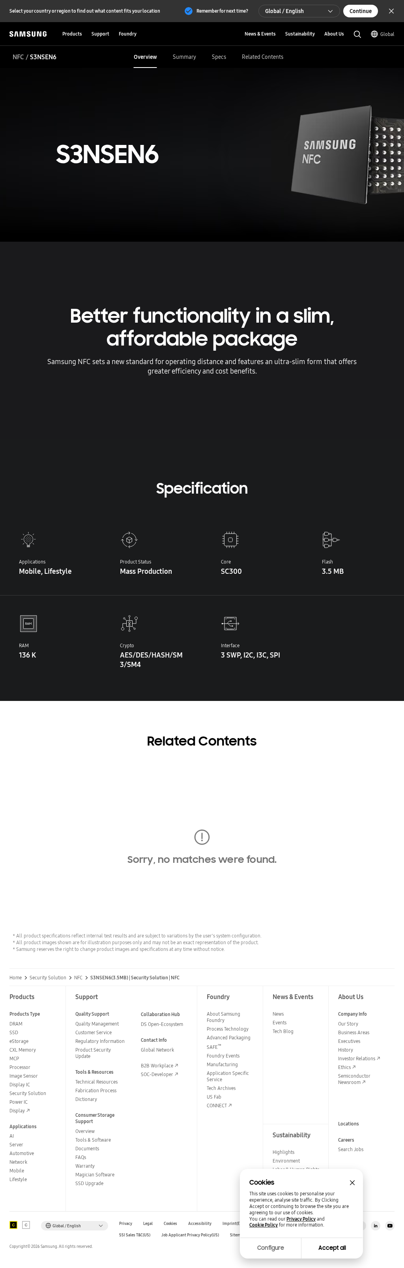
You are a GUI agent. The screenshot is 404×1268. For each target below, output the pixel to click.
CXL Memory (22, 1049)
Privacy (125, 1223)
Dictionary (86, 1099)
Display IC (19, 1084)
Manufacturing (222, 1064)
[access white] (26, 1225)
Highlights (283, 1152)
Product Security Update (93, 1052)
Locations (348, 1123)
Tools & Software (93, 1140)
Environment (286, 1160)
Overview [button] (145, 57)
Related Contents (202, 741)
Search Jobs (350, 1149)
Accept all (332, 1247)
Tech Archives (221, 1088)
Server (16, 1144)
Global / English (284, 11)
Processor (19, 1067)
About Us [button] (334, 33)
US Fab (214, 1096)
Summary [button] (184, 57)
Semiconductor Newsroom (354, 1079)
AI (11, 1136)
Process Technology (228, 1029)
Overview (85, 1131)
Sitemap (237, 1235)
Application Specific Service (228, 1076)
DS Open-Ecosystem (162, 1024)
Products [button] (72, 33)
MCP (14, 1058)
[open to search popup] (357, 34)
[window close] (352, 1183)
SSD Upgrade (89, 1183)
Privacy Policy (301, 1219)
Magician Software (94, 1174)
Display (17, 1110)
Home (15, 978)
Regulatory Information (100, 1041)
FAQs (80, 1157)
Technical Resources (96, 1081)
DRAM (15, 1023)
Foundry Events (223, 1055)
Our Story (348, 1023)
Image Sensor (23, 1076)
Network (18, 1162)
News (278, 1014)
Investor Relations (356, 1058)
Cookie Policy (263, 1225)
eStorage (18, 1041)
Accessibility (199, 1223)
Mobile (16, 1170)
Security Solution (48, 978)
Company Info (352, 1014)
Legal (148, 1223)
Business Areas (353, 1032)
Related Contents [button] (262, 57)
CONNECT (217, 1105)
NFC (18, 57)
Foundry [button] (128, 33)
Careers (346, 1140)
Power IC (18, 1102)
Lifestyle (18, 1179)
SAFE (214, 1047)
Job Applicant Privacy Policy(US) (190, 1235)
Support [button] (100, 33)
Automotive (21, 1153)
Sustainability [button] (300, 33)
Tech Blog (283, 1031)
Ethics (344, 1067)
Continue (361, 11)
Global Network (157, 1049)
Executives (349, 1041)
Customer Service (93, 1032)
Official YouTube (390, 1225)
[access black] (13, 1225)
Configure (270, 1247)
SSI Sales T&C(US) (134, 1235)
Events (279, 1022)
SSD (13, 1032)
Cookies (170, 1223)
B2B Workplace (157, 1065)
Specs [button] (219, 57)
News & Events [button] (260, 33)
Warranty (85, 1166)
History (345, 1049)
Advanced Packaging (229, 1037)
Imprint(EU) (233, 1223)
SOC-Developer (157, 1074)
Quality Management (97, 1023)
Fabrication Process (95, 1090)
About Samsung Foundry (223, 1017)
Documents (87, 1148)
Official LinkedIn (375, 1225)
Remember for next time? (222, 11)
